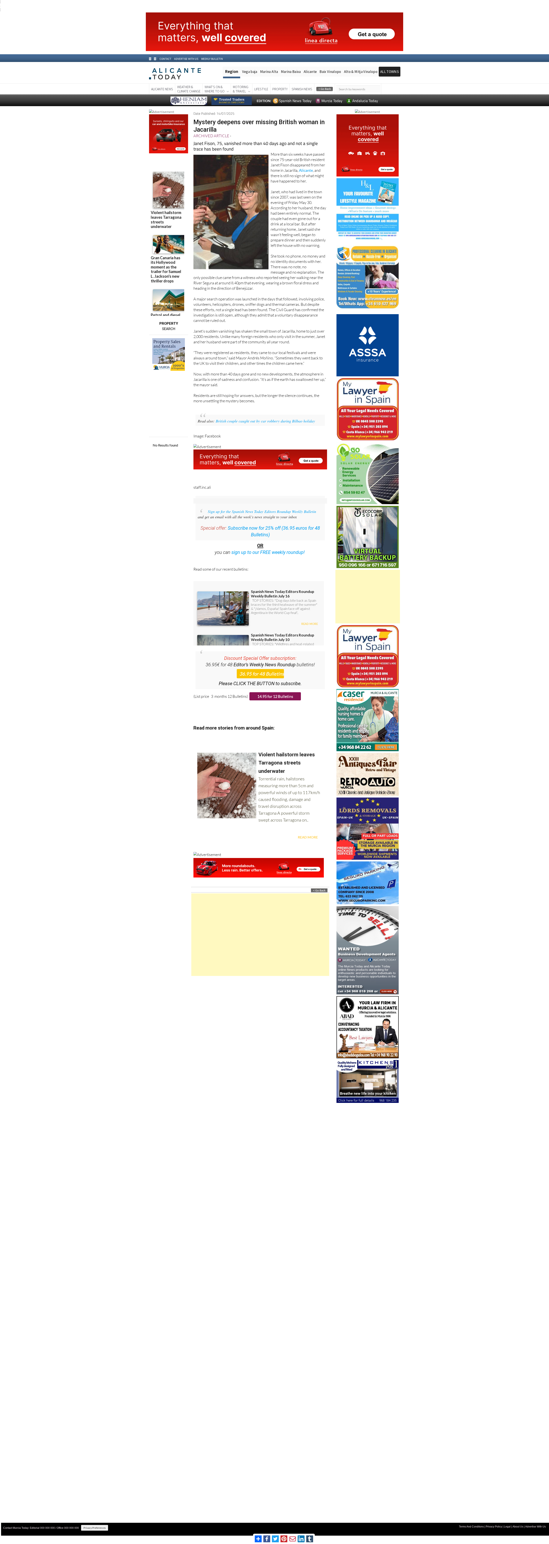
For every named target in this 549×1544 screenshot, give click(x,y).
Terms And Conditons (471, 1526)
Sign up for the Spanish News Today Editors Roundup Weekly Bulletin (262, 511)
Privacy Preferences (94, 1527)
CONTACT (165, 59)
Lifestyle (261, 89)
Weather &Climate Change (189, 89)
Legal (507, 1526)
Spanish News (302, 89)
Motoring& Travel (240, 89)
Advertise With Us (535, 1526)
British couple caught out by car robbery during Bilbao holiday (265, 421)
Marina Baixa (291, 71)
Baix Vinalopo (330, 71)
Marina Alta (269, 71)
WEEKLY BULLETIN (212, 59)
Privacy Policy (494, 1526)
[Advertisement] (260, 934)
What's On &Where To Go (215, 89)
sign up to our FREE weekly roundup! (268, 552)
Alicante (310, 71)
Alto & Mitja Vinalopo (360, 71)
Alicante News (162, 89)
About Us (518, 1526)
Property (280, 89)
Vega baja (249, 71)
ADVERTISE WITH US (186, 59)
